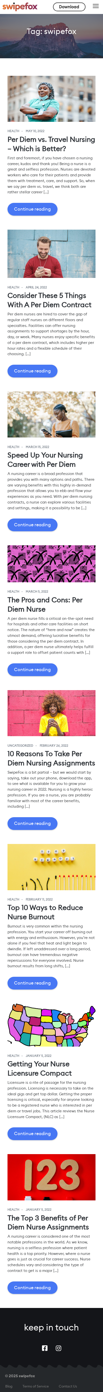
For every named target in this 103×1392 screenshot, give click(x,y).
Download (69, 7)
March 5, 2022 (37, 592)
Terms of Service (35, 1386)
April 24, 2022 (36, 287)
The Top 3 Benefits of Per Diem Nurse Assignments (48, 1222)
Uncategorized (20, 746)
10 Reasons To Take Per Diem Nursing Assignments (51, 758)
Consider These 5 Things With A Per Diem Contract (50, 300)
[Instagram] (58, 1348)
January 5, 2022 (39, 1056)
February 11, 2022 (39, 899)
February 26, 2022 (54, 746)
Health (13, 131)
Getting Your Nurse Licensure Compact (40, 1068)
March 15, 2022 (37, 447)
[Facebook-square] (44, 1348)
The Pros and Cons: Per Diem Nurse (45, 604)
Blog (8, 1386)
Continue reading (32, 209)
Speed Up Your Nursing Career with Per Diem (45, 459)
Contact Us (68, 1386)
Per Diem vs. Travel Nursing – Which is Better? (51, 144)
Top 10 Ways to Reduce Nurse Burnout (45, 912)
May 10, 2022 (35, 131)
